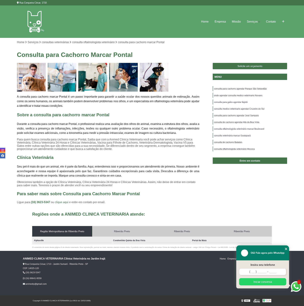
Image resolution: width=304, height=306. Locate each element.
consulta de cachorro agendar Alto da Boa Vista (236, 122)
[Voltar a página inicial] (34, 21)
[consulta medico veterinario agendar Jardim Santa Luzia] (154, 77)
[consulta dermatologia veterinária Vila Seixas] (123, 77)
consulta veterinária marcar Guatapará (232, 135)
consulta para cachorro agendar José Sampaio (236, 115)
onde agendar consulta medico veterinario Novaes (238, 95)
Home (205, 21)
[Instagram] (2, 150)
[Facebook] (2, 155)
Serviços (252, 21)
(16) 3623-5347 (41, 202)
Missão (236, 21)
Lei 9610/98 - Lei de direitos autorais (233, 247)
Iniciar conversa (263, 281)
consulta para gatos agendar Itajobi (231, 102)
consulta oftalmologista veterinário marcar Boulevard (239, 129)
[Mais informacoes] (283, 21)
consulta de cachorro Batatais (228, 142)
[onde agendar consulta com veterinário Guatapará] (62, 77)
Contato (271, 21)
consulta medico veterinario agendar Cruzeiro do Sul (239, 109)
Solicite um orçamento (250, 66)
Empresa (220, 21)
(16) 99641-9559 (33, 278)
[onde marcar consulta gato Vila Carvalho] (31, 77)
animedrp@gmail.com (36, 284)
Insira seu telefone (263, 264)
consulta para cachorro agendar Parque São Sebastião (240, 89)
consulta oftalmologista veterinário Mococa (234, 149)
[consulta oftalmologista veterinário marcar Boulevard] (92, 77)
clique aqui (61, 202)
